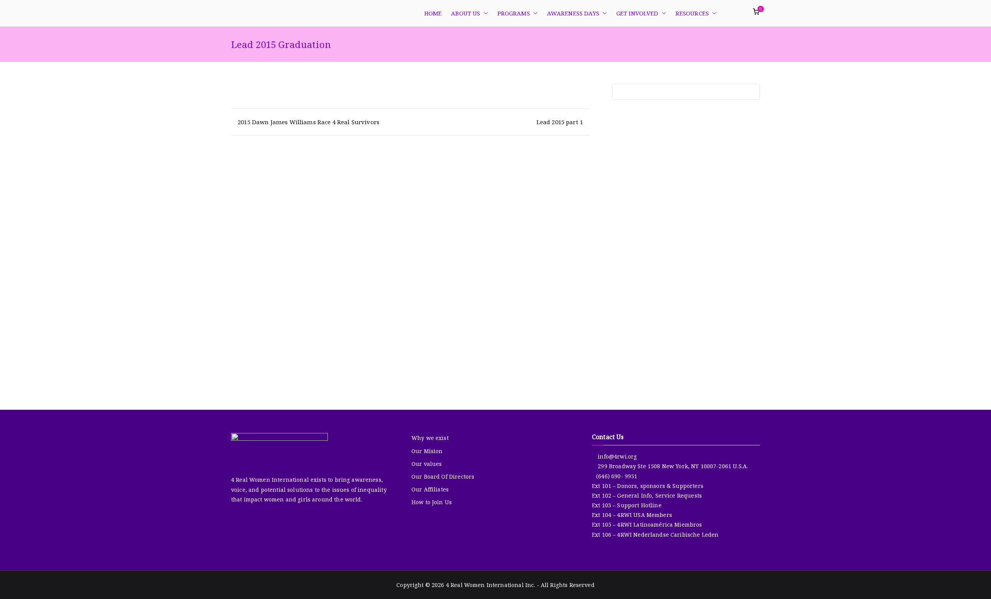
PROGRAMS (513, 13)
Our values (426, 463)
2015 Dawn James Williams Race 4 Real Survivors (308, 122)
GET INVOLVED (637, 13)
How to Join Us (431, 502)
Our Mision (427, 451)
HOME (433, 13)
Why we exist (430, 438)
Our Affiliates (430, 489)
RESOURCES (692, 13)
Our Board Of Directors (442, 476)
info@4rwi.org (616, 456)
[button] (484, 13)
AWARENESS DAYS (573, 13)
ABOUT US (465, 13)
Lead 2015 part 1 (560, 122)
